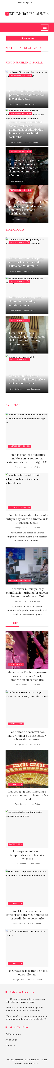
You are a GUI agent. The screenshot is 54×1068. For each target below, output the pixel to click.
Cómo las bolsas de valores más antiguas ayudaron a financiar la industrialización (27, 519)
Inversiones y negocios (19, 446)
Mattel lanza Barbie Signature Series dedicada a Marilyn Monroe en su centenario (27, 676)
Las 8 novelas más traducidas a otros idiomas (27, 972)
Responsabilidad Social (20, 75)
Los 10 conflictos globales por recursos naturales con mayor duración (25, 1000)
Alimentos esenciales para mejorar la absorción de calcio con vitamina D (24, 1009)
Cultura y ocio (15, 664)
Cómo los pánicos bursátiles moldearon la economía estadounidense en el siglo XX (27, 458)
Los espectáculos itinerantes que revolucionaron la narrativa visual (27, 795)
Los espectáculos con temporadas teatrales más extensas (27, 855)
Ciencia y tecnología (19, 242)
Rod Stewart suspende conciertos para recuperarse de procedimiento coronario (27, 914)
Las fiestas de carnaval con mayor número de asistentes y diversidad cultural (27, 735)
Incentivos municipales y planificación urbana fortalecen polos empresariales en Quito (27, 592)
